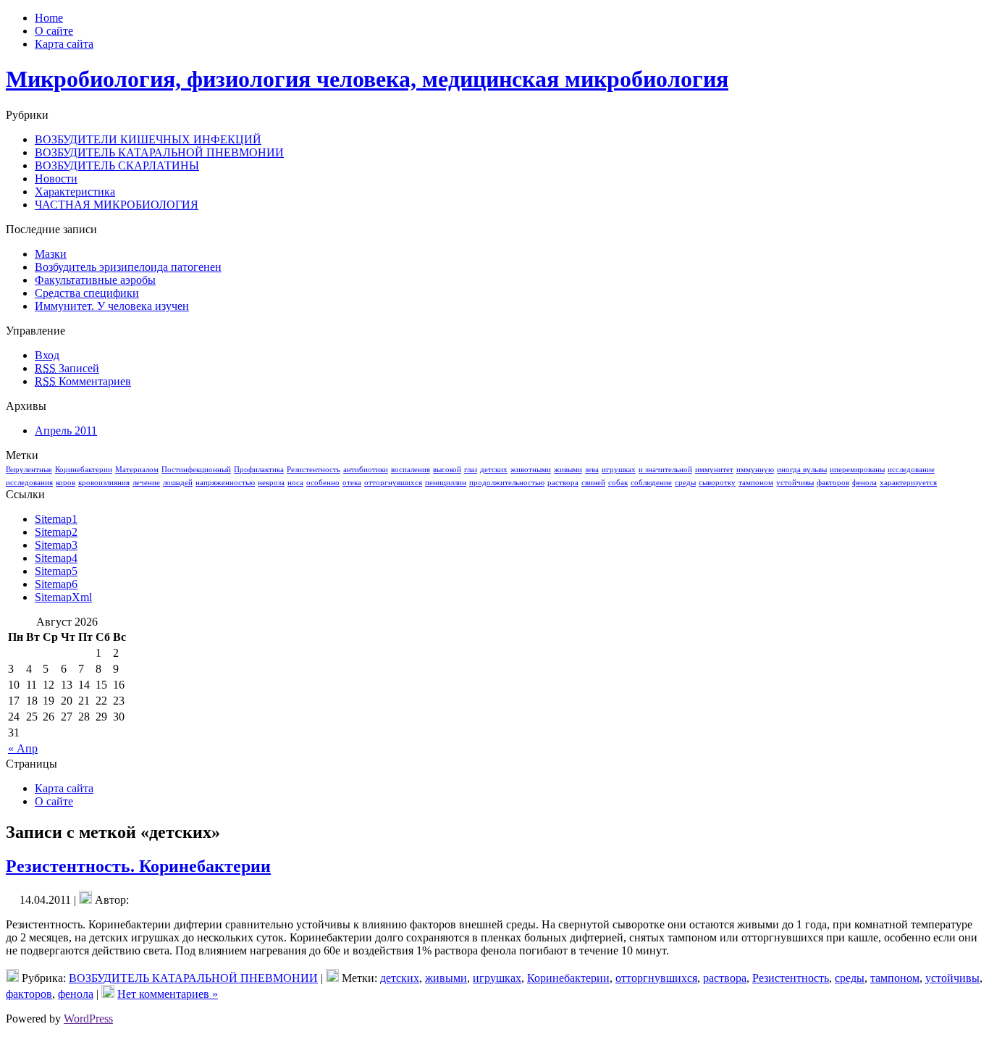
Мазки (51, 254)
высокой (447, 470)
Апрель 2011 (66, 430)
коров (65, 483)
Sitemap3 (56, 545)
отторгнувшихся (393, 483)
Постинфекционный (196, 470)
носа (295, 483)
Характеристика (75, 191)
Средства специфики (87, 293)
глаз (470, 470)
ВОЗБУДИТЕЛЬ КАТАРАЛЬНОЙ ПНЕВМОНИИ (159, 152)
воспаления (410, 470)
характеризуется (908, 483)
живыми (568, 470)
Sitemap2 (56, 532)
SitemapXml (63, 597)
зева (592, 470)
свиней (593, 483)
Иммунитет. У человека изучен (112, 306)
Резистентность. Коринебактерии (138, 866)
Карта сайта (64, 788)
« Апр (23, 748)
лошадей (178, 483)
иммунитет (714, 470)
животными (530, 470)
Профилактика (259, 470)
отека (351, 483)
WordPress (88, 1018)
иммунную (755, 470)
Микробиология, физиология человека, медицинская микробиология (367, 79)
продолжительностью (506, 483)
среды (685, 483)
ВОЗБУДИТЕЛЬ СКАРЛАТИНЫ (117, 165)
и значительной (665, 470)
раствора (562, 483)
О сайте (54, 801)
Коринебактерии (83, 470)
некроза (271, 483)
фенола (864, 483)
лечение (146, 483)
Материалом (137, 470)
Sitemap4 (56, 558)
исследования (29, 483)
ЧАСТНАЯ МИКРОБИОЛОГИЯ (116, 204)
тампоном (755, 483)
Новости (56, 178)
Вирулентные (29, 470)
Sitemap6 (56, 584)
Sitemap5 (56, 571)
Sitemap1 (56, 519)
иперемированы (857, 470)
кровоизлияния (104, 483)
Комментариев (83, 381)
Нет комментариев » (167, 994)
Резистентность (313, 470)
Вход (47, 355)
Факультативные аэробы (95, 280)
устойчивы (795, 483)
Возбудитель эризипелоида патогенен (128, 267)
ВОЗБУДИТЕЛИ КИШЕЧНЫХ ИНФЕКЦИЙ (148, 139)
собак (618, 483)
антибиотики (365, 470)
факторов (833, 483)
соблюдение (651, 483)
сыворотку (717, 483)
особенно (323, 483)
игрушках (619, 470)
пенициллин (445, 483)
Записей (67, 368)
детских (494, 470)
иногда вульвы (802, 470)
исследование (911, 470)
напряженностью (225, 483)
